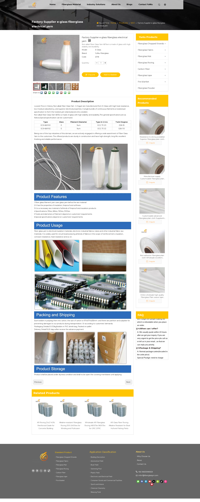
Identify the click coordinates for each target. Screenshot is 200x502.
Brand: (84, 53)
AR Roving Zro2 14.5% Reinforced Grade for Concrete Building (46, 425)
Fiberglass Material (71, 4)
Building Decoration (98, 457)
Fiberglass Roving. (146, 63)
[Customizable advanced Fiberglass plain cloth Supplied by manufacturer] (152, 201)
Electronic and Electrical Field (101, 476)
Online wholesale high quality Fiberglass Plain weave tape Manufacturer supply (152, 296)
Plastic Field (95, 472)
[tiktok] (48, 470)
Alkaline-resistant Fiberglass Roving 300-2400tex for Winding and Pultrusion (70, 425)
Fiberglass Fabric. (146, 50)
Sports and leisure (97, 484)
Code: (84, 57)
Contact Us (141, 464)
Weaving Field (96, 492)
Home (53, 4)
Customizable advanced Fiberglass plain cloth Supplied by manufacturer (152, 217)
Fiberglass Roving (62, 468)
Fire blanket (143, 82)
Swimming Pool (96, 468)
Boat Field (94, 465)
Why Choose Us (143, 456)
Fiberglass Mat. (145, 56)
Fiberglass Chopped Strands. (151, 44)
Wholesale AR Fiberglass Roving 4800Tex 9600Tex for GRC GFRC (94, 425)
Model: (84, 50)
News (139, 460)
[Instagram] (165, 481)
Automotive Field (97, 461)
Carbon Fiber (144, 69)
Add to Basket (110, 75)
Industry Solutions (96, 4)
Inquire (91, 75)
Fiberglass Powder (146, 88)
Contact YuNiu (146, 4)
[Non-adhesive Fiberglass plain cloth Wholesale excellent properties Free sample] (152, 240)
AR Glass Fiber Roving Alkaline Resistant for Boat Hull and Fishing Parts (119, 425)
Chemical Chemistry (98, 488)
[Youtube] (149, 481)
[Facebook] (33, 470)
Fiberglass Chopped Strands (66, 457)
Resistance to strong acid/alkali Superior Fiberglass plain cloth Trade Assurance (152, 138)
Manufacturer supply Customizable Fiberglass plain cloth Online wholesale (152, 177)
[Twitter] (41, 470)
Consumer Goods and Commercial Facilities (106, 480)
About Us (115, 4)
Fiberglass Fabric (62, 461)
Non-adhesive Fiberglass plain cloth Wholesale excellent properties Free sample (152, 256)
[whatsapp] (138, 481)
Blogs (129, 4)
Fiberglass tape (145, 75)
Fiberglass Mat (61, 465)
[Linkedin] (37, 470)
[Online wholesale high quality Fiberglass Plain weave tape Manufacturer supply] (152, 280)
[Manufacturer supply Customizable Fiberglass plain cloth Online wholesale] (152, 161)
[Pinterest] (151, 484)
